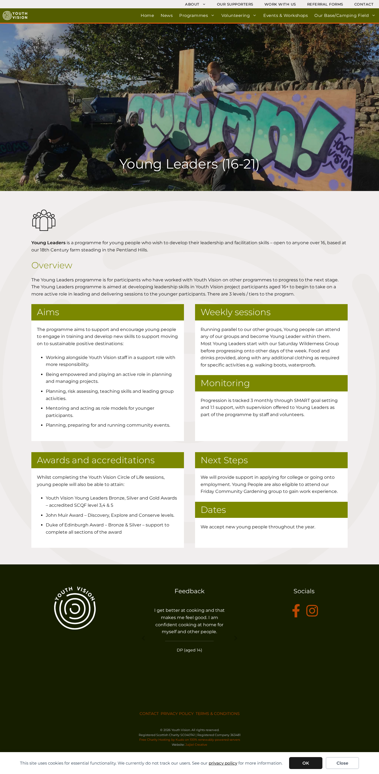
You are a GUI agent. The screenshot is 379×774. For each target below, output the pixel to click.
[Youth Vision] (15, 15)
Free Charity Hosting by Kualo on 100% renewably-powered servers (189, 740)
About (192, 4)
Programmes (193, 15)
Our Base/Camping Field (341, 15)
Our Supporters (235, 4)
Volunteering (235, 15)
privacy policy (223, 763)
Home (147, 15)
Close (342, 763)
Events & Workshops (285, 15)
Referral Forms (325, 4)
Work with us (280, 4)
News (167, 15)
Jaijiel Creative (196, 745)
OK (305, 763)
